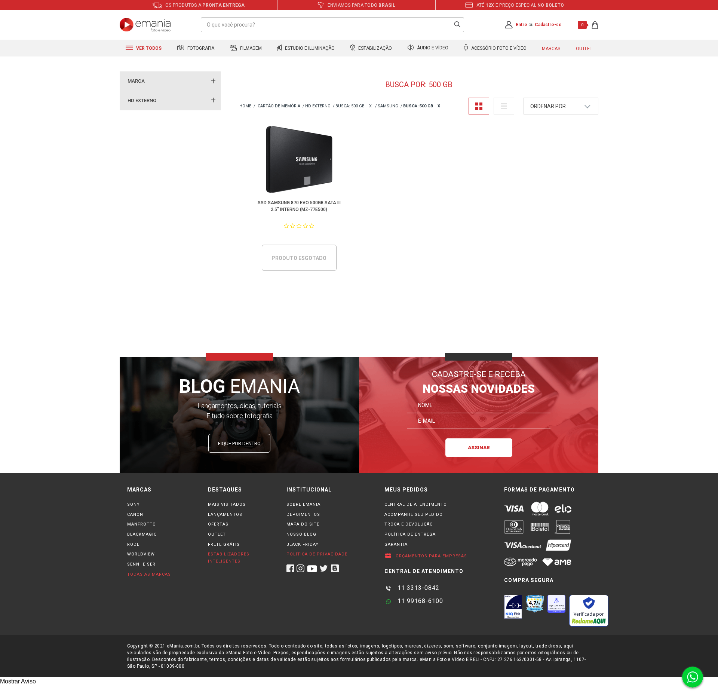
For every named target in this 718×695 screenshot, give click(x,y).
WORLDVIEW (141, 554)
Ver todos (148, 48)
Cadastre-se (548, 24)
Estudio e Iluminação (309, 48)
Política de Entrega (410, 534)
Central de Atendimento (415, 504)
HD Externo (318, 106)
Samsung (388, 106)
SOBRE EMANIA (303, 504)
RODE (133, 544)
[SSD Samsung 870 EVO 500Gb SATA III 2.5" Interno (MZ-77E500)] (299, 160)
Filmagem (250, 48)
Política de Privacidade (316, 554)
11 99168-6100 (419, 600)
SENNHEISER (141, 564)
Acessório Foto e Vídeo (498, 48)
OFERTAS (218, 524)
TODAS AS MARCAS (149, 574)
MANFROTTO (141, 524)
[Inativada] (513, 607)
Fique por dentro (239, 443)
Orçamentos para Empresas (430, 556)
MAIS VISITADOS (227, 504)
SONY (133, 504)
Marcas (551, 48)
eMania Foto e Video (245, 106)
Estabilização (374, 48)
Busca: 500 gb (350, 106)
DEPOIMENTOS (303, 514)
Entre (521, 24)
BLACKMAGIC (142, 534)
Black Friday (302, 544)
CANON (135, 514)
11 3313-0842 (417, 587)
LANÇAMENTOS (225, 514)
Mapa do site (302, 524)
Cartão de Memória (279, 106)
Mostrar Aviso (18, 681)
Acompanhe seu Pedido (413, 514)
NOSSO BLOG (301, 534)
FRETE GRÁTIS (224, 544)
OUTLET (217, 534)
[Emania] (145, 24)
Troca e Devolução (408, 524)
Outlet (584, 48)
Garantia (396, 544)
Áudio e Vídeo (432, 48)
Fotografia (200, 48)
